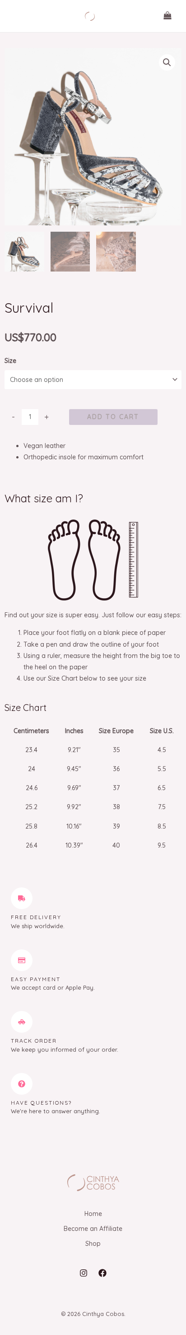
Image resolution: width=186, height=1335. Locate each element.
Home (93, 1214)
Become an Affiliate (93, 1229)
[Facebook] (102, 1273)
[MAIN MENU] (20, 16)
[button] (167, 62)
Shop (93, 1244)
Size (10, 361)
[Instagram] (83, 1273)
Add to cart (113, 417)
